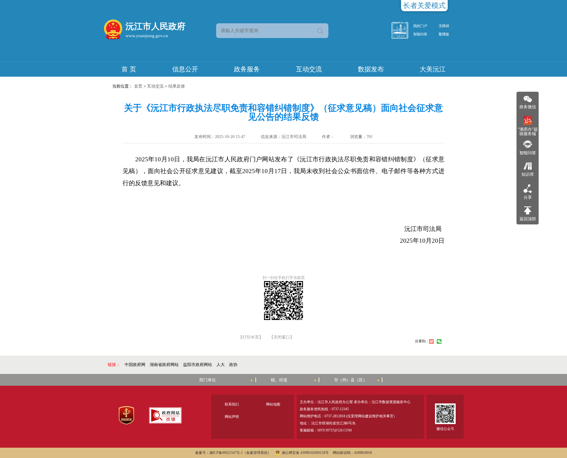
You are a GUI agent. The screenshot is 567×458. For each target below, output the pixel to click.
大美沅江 (433, 69)
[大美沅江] (403, 30)
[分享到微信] (439, 341)
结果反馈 (176, 86)
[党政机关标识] (126, 415)
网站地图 (273, 404)
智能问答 (420, 34)
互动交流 (309, 69)
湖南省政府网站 (164, 364)
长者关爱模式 (424, 5)
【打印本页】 (250, 337)
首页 (138, 86)
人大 (220, 364)
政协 (233, 364)
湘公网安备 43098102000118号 (305, 453)
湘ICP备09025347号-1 (226, 453)
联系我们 (232, 404)
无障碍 (444, 26)
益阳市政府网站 (197, 364)
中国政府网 (135, 364)
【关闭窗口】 (281, 337)
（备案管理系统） (257, 453)
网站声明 (232, 417)
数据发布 (371, 69)
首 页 (128, 69)
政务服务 (247, 69)
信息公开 (185, 69)
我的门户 (420, 26)
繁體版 (444, 34)
